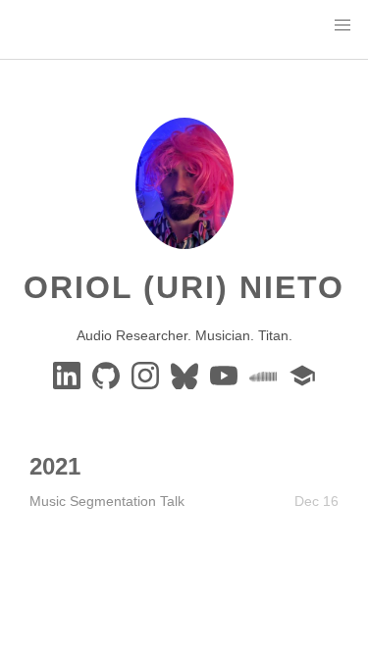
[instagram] (147, 374)
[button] (342, 25)
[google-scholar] (302, 374)
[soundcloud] (265, 374)
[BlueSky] (186, 374)
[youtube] (225, 374)
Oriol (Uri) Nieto (184, 287)
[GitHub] (108, 374)
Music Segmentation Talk (106, 501)
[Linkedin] (68, 374)
